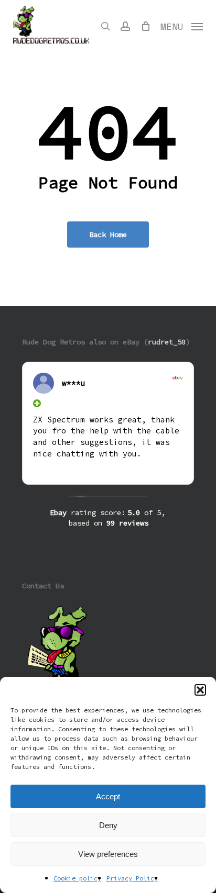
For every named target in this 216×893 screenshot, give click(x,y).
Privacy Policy (132, 878)
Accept (108, 796)
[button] (200, 690)
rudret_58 (167, 342)
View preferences (108, 854)
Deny (108, 825)
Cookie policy (77, 878)
